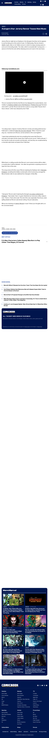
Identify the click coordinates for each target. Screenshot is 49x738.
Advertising (13, 731)
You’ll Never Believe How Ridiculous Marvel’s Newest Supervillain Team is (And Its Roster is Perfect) (25, 290)
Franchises (36, 710)
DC (2, 699)
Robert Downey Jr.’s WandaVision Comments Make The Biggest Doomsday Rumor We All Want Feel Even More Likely (13, 671)
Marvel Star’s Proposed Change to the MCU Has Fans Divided (21, 294)
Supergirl (19, 697)
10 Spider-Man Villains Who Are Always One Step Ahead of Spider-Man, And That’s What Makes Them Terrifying (13, 611)
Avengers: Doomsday (21, 705)
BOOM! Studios (5, 705)
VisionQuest (35, 707)
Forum (24, 4)
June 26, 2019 (28, 99)
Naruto (18, 720)
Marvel (3, 26)
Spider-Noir (35, 697)
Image (3, 701)
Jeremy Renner (19, 203)
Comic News (4, 693)
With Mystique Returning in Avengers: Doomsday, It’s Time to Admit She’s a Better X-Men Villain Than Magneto (25, 299)
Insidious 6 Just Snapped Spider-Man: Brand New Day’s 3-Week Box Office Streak (25, 304)
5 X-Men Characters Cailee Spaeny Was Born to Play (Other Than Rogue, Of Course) (21, 241)
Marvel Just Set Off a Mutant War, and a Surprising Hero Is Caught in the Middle (35, 631)
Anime (34, 2)
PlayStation (4, 720)
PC (2, 722)
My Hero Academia (21, 722)
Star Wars (35, 716)
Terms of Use (27, 326)
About (20, 731)
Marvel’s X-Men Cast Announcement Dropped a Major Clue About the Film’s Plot (12, 631)
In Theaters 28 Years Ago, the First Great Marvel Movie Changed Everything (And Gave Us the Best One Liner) (35, 671)
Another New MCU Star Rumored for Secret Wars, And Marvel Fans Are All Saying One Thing (35, 610)
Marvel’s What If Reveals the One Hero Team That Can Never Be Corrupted (25, 285)
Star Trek (35, 718)
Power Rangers (36, 720)
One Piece (19, 724)
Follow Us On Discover (9, 233)
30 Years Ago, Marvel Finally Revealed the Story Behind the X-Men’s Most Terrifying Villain (12, 651)
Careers (26, 731)
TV (25, 2)
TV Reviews (35, 695)
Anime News (20, 712)
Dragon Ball (19, 714)
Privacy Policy (39, 326)
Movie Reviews (20, 695)
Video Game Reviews (6, 714)
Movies (21, 2)
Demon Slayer (20, 716)
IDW (2, 703)
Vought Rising (36, 705)
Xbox (3, 718)
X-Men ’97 (35, 699)
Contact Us (5, 731)
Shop (18, 727)
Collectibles (17, 4)
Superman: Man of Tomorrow (23, 707)
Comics (16, 2)
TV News (35, 693)
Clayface (19, 701)
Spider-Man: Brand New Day (23, 699)
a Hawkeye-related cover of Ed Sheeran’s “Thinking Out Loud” (24, 105)
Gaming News (5, 712)
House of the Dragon (37, 701)
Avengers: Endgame (5, 228)
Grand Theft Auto (36, 722)
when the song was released (23, 131)
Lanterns (35, 703)
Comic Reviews (5, 695)
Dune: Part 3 (20, 703)
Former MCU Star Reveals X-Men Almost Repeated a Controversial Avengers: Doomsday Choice (34, 651)
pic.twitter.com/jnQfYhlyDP (20, 96)
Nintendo (3, 716)
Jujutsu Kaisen (20, 718)
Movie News (19, 693)
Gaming (29, 2)
